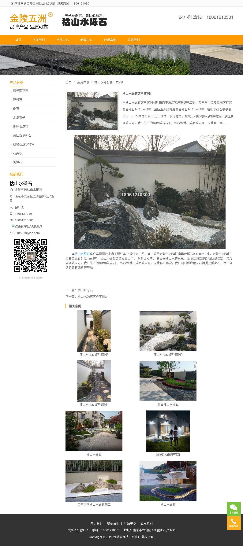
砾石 (16, 108)
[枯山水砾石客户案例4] (93, 381)
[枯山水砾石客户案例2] (93, 331)
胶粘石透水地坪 (23, 144)
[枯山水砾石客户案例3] (168, 331)
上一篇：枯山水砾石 (79, 290)
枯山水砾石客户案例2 (94, 354)
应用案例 (110, 40)
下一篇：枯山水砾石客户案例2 (86, 296)
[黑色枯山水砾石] (168, 381)
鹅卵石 (17, 99)
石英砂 (17, 153)
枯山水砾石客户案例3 (168, 354)
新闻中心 (86, 40)
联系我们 (134, 40)
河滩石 (17, 162)
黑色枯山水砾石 (168, 404)
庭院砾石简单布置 (168, 454)
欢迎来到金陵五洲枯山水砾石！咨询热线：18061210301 (52, 3)
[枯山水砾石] (66, 28)
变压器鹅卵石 (22, 135)
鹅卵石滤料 (20, 126)
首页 (18, 40)
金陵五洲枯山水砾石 (127, 537)
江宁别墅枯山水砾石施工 (94, 504)
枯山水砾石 (82, 254)
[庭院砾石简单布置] (168, 431)
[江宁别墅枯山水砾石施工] (93, 481)
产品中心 (63, 40)
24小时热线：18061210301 (206, 16)
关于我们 (39, 40)
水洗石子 (19, 117)
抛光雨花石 (20, 91)
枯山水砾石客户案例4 (94, 404)
